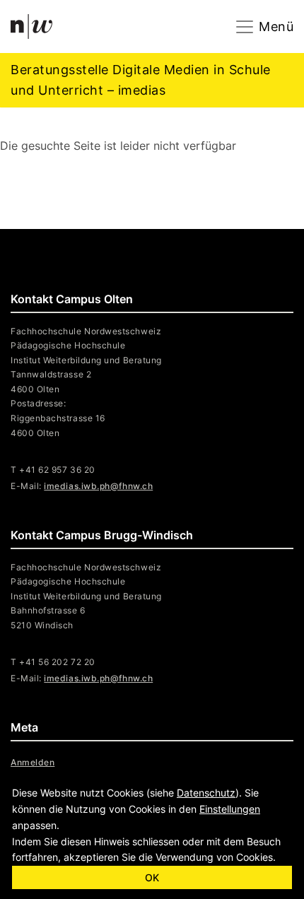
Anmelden (32, 762)
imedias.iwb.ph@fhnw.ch (98, 678)
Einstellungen (229, 809)
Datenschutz (206, 793)
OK (152, 877)
